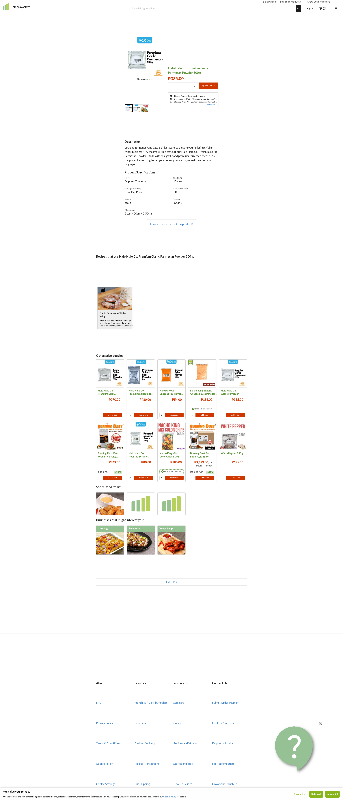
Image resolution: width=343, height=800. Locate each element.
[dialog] (171, 794)
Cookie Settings (105, 784)
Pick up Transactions (147, 763)
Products (140, 723)
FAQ (99, 702)
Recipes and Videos (185, 743)
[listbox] (336, 8)
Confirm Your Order (224, 723)
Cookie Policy (104, 763)
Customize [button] (299, 794)
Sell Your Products (290, 1)
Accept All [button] (332, 794)
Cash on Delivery (145, 743)
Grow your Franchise (318, 1)
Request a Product (223, 743)
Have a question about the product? (171, 224)
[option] (129, 108)
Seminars (178, 702)
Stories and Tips (183, 763)
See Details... (211, 104)
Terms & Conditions (108, 743)
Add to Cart (209, 85)
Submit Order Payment (225, 702)
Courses (178, 723)
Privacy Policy (104, 723)
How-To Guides (182, 784)
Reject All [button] (316, 794)
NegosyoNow (21, 6)
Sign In (310, 8)
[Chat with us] (295, 749)
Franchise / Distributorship (151, 702)
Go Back (171, 582)
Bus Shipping (142, 784)
